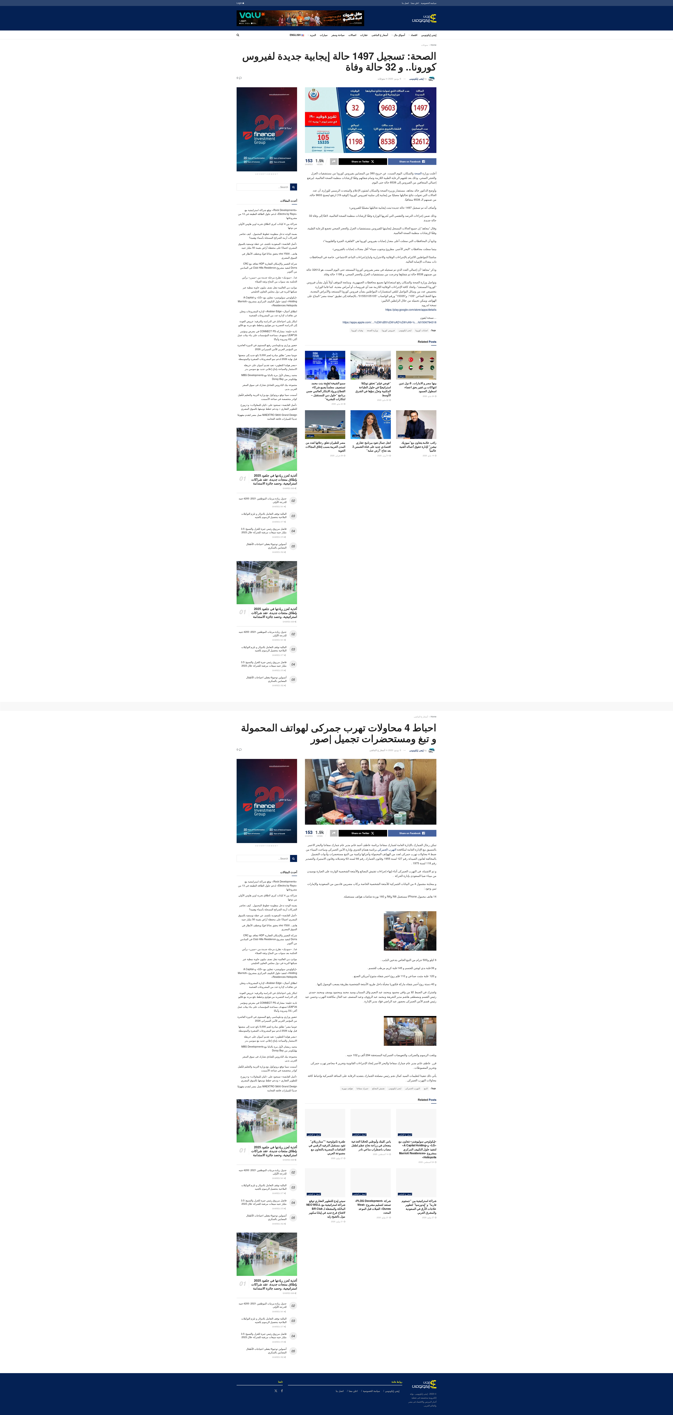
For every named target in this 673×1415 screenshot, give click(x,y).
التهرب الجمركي (387, 849)
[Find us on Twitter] (275, 1391)
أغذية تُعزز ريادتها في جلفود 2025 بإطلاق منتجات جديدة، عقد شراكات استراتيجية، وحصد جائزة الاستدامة (274, 479)
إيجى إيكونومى (416, 78)
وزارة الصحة (372, 330)
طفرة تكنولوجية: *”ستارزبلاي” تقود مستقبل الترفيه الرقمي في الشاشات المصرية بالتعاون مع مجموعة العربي (327, 1147)
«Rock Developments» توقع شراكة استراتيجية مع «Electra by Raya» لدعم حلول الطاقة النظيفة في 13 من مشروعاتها (267, 214)
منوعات (424, 44)
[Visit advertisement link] (300, 18)
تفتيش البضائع (378, 1088)
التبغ (426, 1088)
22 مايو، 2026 (383, 399)
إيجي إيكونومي (428, 35)
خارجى (355, 376)
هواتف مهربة (347, 1088)
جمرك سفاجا (362, 1088)
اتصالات (352, 35)
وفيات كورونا (357, 330)
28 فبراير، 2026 (336, 455)
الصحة (418, 173)
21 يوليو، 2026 (383, 1217)
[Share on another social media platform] (334, 161)
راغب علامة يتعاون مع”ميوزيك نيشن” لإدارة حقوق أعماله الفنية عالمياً (417, 446)
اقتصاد (414, 35)
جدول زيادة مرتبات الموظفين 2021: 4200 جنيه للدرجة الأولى (263, 500)
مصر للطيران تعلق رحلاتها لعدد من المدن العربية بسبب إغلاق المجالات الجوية (325, 446)
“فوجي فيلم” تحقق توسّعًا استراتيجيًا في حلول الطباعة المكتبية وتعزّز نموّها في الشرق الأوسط (373, 389)
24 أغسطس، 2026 (426, 1162)
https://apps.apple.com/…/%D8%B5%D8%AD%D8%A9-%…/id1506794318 (389, 322)
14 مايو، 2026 (428, 455)
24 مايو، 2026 (428, 396)
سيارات (324, 35)
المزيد (313, 35)
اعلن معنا (415, 2)
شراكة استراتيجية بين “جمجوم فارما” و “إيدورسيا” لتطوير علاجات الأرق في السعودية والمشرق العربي (419, 1207)
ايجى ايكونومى (405, 330)
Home (433, 44)
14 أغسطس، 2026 (381, 1154)
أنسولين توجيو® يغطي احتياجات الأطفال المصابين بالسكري (266, 545)
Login (240, 2)
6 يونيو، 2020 (394, 78)
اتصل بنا (405, 2)
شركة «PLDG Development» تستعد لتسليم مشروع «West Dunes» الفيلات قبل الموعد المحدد (373, 1207)
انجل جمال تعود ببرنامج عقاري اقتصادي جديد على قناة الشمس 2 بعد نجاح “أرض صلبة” (371, 446)
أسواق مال (399, 35)
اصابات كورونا (421, 330)
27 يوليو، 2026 (337, 1158)
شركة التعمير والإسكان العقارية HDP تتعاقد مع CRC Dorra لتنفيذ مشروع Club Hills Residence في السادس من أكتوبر (268, 267)
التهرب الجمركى (412, 1088)
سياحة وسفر (338, 35)
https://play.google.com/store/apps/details (410, 310)
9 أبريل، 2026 (383, 455)
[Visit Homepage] (424, 18)
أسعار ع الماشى (380, 35)
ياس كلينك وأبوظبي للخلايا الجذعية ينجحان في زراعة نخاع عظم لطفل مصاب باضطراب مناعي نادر (371, 1145)
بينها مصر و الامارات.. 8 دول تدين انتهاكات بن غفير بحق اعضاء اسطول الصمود (417, 387)
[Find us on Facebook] (282, 1391)
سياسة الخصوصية (428, 2)
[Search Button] (238, 34)
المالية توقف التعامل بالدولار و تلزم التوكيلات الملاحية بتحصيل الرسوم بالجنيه (264, 515)
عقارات (364, 35)
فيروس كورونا (388, 330)
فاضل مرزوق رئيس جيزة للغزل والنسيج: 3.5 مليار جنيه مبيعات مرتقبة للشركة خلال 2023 (264, 530)
